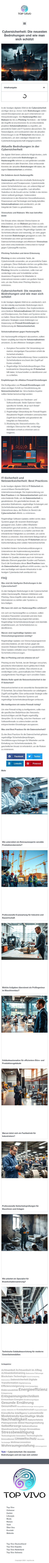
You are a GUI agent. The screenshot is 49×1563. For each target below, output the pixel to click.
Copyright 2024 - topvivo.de (24, 1560)
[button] (24, 23)
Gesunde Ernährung (17, 1402)
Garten (10, 1513)
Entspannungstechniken (20, 1396)
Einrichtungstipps (31, 1386)
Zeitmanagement (41, 1446)
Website (10, 1533)
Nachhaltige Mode (32, 1416)
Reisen (10, 1522)
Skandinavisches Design (14, 1429)
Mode (9, 1519)
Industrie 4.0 (11, 1410)
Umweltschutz (26, 1438)
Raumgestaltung (34, 1423)
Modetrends (10, 1416)
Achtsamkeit (8, 1370)
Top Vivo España (14, 1547)
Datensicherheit (19, 1379)
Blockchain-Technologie (13, 1376)
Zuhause (10, 1510)
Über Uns (11, 1527)
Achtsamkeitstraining (13, 1373)
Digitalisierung (25, 1383)
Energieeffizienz (33, 1389)
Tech (3, 1452)
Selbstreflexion (30, 1426)
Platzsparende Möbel (13, 1423)
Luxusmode (35, 1412)
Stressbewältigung (17, 1432)
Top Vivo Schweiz (14, 1552)
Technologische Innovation (13, 1436)
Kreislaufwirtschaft (25, 1410)
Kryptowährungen (40, 1410)
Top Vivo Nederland (15, 1550)
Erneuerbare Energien (12, 1399)
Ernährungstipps (31, 1400)
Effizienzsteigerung (12, 1386)
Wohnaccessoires (21, 1442)
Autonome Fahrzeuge (34, 1373)
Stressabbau (33, 1429)
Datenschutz (5, 1380)
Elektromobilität (9, 1390)
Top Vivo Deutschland (16, 1544)
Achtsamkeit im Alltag (29, 1370)
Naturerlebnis (35, 1419)
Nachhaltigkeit (14, 1419)
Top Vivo (10, 1507)
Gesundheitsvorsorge (25, 1406)
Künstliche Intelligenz (14, 1412)
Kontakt (10, 1530)
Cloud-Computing (33, 1376)
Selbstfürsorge (11, 1426)
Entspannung (6, 1393)
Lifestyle (10, 1516)
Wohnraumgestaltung (18, 1445)
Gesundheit (9, 1406)
